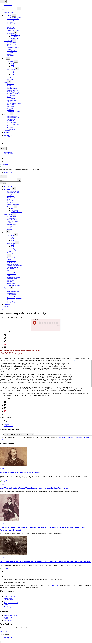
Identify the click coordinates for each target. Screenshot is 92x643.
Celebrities (10, 52)
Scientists (9, 54)
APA (2, 434)
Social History (11, 110)
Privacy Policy (8, 135)
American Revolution (13, 19)
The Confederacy (8, 426)
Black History (11, 84)
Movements (10, 33)
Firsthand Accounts (12, 90)
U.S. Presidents (11, 42)
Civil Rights (14, 36)
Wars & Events (8, 15)
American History (12, 116)
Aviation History (12, 119)
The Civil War (11, 20)
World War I (10, 22)
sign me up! (3, 631)
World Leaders (11, 44)
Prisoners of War (12, 88)
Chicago (26, 434)
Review (2, 309)
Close (4, 1)
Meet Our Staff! (8, 620)
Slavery (9, 85)
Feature (2, 484)
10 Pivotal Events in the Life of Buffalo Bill (20, 472)
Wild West (10, 108)
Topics (5, 82)
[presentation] (14, 15)
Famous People (8, 41)
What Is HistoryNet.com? (11, 615)
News (9, 101)
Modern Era (10, 61)
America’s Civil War (13, 117)
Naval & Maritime (12, 95)
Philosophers (10, 55)
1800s (12, 66)
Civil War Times (11, 121)
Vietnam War (11, 28)
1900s (12, 65)
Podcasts (6, 132)
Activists (9, 49)
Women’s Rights (15, 35)
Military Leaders (12, 46)
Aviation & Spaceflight (13, 93)
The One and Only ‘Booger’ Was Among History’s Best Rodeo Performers (34, 488)
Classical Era (11, 77)
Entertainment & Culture (14, 103)
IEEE (31, 434)
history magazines (54, 585)
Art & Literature (11, 100)
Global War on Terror (13, 30)
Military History (11, 98)
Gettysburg (7, 424)
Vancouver (19, 434)
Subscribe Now (8, 5)
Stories (2, 468)
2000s (12, 63)
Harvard (12, 434)
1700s (12, 71)
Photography (10, 106)
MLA (6, 434)
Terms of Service (8, 137)
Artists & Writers (12, 51)
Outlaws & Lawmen (13, 47)
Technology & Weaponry (14, 92)
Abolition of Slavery (16, 38)
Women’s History (12, 87)
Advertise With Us (9, 617)
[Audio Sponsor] (46, 328)
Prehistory (10, 79)
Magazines (7, 114)
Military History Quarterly (14, 124)
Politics (9, 97)
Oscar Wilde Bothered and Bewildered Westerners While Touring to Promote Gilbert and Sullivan (45, 561)
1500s (12, 74)
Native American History (14, 111)
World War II (11, 24)
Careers (6, 618)
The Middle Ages (12, 76)
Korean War (10, 27)
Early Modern (11, 69)
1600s (12, 73)
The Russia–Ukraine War (14, 17)
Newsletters (7, 130)
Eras (5, 58)
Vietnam (9, 126)
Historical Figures (12, 105)
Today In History (8, 12)
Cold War (10, 25)
